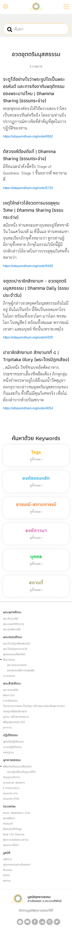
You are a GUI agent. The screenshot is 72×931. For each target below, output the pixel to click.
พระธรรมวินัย (10, 689)
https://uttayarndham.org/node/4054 (28, 408)
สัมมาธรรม (9, 659)
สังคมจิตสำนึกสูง (12, 829)
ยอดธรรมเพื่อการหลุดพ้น (20, 670)
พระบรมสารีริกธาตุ (13, 624)
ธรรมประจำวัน (11, 798)
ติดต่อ (6, 875)
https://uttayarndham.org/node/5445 (28, 266)
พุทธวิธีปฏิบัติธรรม (13, 741)
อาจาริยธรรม (10, 700)
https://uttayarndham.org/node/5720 (28, 188)
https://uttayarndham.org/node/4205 (28, 337)
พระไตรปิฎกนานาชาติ (15, 648)
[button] (66, 6)
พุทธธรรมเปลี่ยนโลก (14, 654)
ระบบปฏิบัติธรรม (12, 747)
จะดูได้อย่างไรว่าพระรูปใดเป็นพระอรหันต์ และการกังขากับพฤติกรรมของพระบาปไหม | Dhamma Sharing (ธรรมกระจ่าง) (34, 89)
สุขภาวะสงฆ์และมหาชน (16, 839)
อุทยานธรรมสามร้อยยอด (16, 864)
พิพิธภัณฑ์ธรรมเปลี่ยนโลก (17, 766)
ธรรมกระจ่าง (10, 793)
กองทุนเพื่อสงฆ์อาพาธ (15, 711)
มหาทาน (7, 727)
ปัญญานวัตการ (11, 777)
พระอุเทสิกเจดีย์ (11, 629)
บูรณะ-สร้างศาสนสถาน (16, 716)
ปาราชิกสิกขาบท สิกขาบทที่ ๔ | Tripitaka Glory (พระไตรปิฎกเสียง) (36, 355)
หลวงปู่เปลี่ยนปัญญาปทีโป (21, 771)
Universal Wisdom (14, 782)
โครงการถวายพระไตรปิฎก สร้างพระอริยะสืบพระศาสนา (34, 706)
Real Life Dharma (13, 834)
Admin (7, 880)
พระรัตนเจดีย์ (10, 618)
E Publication (11, 788)
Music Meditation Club (16, 812)
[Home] (36, 6)
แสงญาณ (8, 752)
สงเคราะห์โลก (10, 845)
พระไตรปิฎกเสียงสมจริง (16, 643)
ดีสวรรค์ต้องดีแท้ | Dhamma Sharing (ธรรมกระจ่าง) (29, 154)
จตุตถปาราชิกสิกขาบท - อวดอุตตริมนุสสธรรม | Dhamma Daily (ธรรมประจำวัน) (36, 288)
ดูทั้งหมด (35, 459)
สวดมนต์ (8, 823)
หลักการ (7, 859)
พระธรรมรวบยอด (17, 665)
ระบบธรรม (9, 675)
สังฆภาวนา (9, 695)
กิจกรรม (7, 870)
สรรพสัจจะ (9, 818)
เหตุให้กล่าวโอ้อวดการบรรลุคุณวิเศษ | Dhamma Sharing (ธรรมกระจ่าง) (33, 210)
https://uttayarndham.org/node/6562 (28, 136)
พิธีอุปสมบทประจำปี (14, 722)
